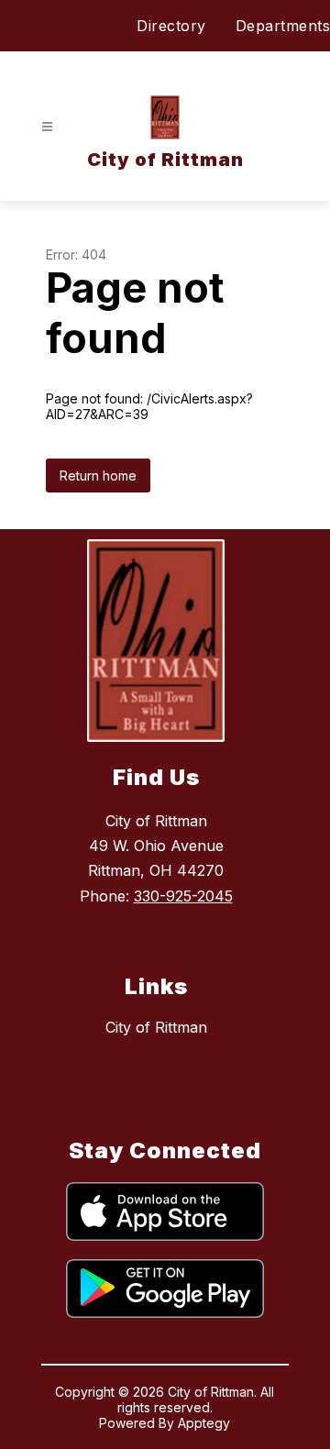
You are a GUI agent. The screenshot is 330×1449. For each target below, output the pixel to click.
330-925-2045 (183, 896)
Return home (98, 475)
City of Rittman (156, 1027)
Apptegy (204, 1423)
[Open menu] (47, 127)
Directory (171, 26)
